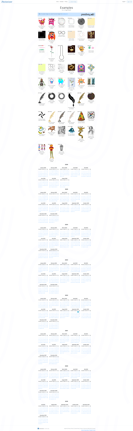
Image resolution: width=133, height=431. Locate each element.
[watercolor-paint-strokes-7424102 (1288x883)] (41, 47)
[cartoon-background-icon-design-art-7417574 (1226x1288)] (51, 21)
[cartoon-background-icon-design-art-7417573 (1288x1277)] (81, 81)
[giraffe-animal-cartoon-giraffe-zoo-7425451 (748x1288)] (81, 132)
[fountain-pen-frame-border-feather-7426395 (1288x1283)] (61, 96)
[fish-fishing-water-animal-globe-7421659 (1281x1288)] (71, 48)
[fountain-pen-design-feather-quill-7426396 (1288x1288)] (41, 114)
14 (68, 171)
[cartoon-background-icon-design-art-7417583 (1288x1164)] (61, 80)
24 (47, 174)
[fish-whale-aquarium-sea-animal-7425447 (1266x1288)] (71, 129)
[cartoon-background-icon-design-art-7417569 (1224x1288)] (41, 21)
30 (45, 176)
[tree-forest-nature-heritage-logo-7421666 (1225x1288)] (91, 67)
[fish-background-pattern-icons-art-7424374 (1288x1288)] (41, 67)
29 (44, 176)
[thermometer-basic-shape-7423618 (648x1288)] (61, 52)
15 (44, 173)
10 (47, 171)
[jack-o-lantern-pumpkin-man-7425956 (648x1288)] (51, 151)
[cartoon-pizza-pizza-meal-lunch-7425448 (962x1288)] (81, 115)
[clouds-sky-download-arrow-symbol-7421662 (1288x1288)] (51, 81)
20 (41, 174)
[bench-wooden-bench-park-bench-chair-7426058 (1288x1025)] (51, 128)
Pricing (66, 1)
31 (47, 176)
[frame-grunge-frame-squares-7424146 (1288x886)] (51, 66)
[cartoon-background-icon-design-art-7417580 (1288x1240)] (81, 48)
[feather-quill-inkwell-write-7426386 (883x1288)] (81, 97)
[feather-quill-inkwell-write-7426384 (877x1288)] (71, 116)
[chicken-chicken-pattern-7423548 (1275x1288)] (71, 34)
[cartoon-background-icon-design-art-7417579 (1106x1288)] (81, 68)
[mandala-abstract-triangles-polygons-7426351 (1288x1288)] (91, 96)
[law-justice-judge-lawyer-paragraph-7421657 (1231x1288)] (91, 34)
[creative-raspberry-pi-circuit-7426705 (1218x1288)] (41, 129)
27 (41, 176)
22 (44, 174)
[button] (124, 1)
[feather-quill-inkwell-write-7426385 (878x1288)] (61, 116)
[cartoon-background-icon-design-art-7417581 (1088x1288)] (41, 81)
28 (68, 174)
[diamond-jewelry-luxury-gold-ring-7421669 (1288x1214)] (71, 67)
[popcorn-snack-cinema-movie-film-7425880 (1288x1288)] (61, 147)
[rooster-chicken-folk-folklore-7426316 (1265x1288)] (91, 114)
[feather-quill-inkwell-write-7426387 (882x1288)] (51, 116)
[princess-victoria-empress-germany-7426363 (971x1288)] (91, 130)
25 (64, 174)
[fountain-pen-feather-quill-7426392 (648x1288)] (71, 99)
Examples (62, 1)
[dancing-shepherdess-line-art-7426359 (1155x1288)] (61, 129)
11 (64, 171)
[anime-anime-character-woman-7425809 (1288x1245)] (41, 147)
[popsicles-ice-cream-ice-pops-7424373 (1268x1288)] (91, 21)
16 (76, 173)
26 (40, 176)
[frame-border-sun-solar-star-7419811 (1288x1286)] (71, 21)
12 (40, 173)
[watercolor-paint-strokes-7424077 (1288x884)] (91, 47)
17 (47, 173)
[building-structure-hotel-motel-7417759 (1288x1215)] (91, 81)
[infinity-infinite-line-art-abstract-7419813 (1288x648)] (61, 32)
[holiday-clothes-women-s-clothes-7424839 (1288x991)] (61, 66)
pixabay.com (65, 13)
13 (41, 173)
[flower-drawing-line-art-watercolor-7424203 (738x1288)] (51, 51)
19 (40, 174)
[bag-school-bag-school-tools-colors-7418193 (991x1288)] (71, 82)
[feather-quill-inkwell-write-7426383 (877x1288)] (41, 97)
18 (64, 173)
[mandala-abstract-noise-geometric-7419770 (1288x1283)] (81, 21)
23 (45, 174)
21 (68, 173)
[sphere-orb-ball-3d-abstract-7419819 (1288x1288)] (61, 21)
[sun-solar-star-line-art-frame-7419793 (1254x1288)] (81, 34)
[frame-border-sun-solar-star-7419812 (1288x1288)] (41, 34)
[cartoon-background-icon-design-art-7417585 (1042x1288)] (51, 35)
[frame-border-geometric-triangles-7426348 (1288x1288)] (51, 96)
